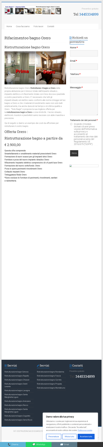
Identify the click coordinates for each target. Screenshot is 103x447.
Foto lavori (38, 26)
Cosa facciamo (23, 26)
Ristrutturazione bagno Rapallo (17, 376)
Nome (74, 47)
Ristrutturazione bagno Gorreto (49, 380)
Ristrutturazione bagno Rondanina (50, 372)
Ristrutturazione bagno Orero (27, 47)
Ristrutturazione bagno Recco (17, 405)
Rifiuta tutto (69, 437)
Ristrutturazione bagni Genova (16, 372)
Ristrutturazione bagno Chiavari (17, 380)
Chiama (13, 444)
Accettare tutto (86, 437)
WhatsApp (38, 444)
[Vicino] (95, 414)
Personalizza (53, 437)
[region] (70, 427)
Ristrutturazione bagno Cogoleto (18, 416)
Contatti (50, 26)
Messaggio (76, 87)
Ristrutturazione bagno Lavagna (17, 390)
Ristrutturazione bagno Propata (49, 384)
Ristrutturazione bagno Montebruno (51, 388)
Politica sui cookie (85, 430)
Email (73, 61)
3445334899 (88, 14)
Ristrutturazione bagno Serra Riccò (19, 420)
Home (9, 26)
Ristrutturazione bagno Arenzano (18, 401)
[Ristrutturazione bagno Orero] (35, 52)
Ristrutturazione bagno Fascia (49, 376)
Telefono (75, 74)
